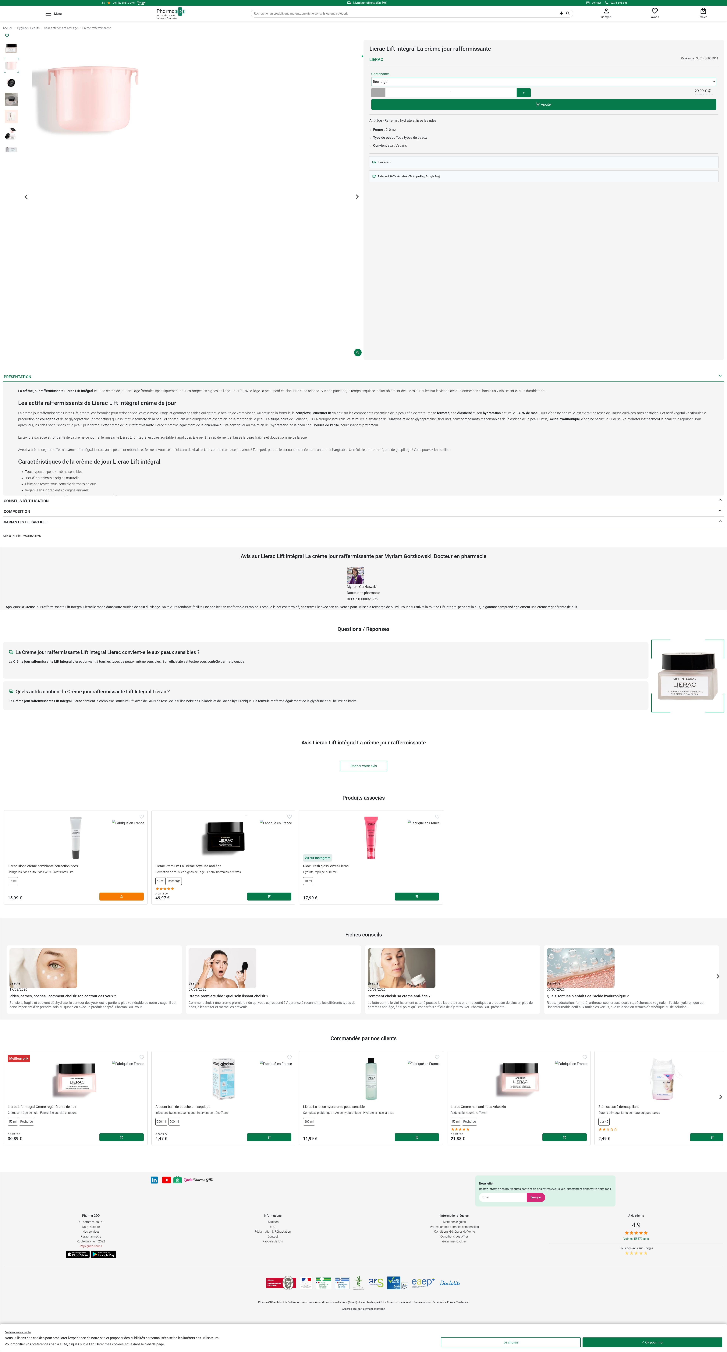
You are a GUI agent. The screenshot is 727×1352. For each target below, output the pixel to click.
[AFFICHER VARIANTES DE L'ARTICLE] (720, 522)
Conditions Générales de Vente (454, 1231)
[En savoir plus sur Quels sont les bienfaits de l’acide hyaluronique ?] (631, 964)
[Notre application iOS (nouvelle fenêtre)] (78, 1254)
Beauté (14, 983)
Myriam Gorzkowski (362, 587)
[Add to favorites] (142, 816)
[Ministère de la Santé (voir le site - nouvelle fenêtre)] (306, 1283)
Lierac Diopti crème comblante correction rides (43, 866)
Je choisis (510, 1342)
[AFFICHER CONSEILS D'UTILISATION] (720, 501)
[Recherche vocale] (561, 14)
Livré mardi (384, 162)
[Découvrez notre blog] (198, 1180)
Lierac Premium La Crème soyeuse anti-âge (188, 866)
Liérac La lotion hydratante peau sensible (334, 1107)
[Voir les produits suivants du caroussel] (718, 976)
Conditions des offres (454, 1236)
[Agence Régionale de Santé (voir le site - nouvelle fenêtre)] (376, 1283)
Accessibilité (349, 1308)
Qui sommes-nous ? (91, 1222)
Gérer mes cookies (454, 1241)
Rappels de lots (272, 1241)
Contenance (380, 74)
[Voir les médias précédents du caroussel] (26, 197)
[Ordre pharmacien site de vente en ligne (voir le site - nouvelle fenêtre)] (323, 1283)
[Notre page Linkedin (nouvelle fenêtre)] (154, 1180)
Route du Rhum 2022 (91, 1241)
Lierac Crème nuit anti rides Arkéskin (478, 1107)
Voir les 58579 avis (124, 2)
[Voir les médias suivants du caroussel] (357, 197)
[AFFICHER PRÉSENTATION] (720, 377)
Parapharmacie (91, 1236)
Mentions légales (454, 1222)
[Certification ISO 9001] (281, 1283)
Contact (596, 2)
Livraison (273, 1222)
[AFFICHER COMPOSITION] (720, 511)
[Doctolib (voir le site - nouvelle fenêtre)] (449, 1283)
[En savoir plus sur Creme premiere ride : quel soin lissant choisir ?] (273, 964)
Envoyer (535, 1197)
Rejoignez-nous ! (91, 1246)
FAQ (272, 1227)
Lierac (376, 59)
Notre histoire (91, 1227)
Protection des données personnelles (454, 1227)
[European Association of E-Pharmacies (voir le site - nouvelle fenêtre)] (423, 1283)
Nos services (91, 1231)
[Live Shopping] (177, 1180)
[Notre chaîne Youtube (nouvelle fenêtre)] (166, 1180)
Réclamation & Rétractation (272, 1231)
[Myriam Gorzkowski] (355, 575)
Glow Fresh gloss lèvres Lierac (326, 866)
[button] (48, 13)
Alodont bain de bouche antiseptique (182, 1107)
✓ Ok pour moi (652, 1342)
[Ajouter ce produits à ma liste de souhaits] (7, 35)
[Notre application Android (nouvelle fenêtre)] (103, 1254)
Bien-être (553, 983)
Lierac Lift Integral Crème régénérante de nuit (42, 1107)
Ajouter (546, 104)
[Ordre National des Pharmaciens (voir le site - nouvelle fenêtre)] (359, 1283)
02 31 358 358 (619, 2)
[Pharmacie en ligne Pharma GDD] (169, 13)
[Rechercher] (568, 13)
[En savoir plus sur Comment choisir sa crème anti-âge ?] (452, 964)
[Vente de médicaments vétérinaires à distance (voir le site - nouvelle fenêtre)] (342, 1283)
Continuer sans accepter (18, 1332)
